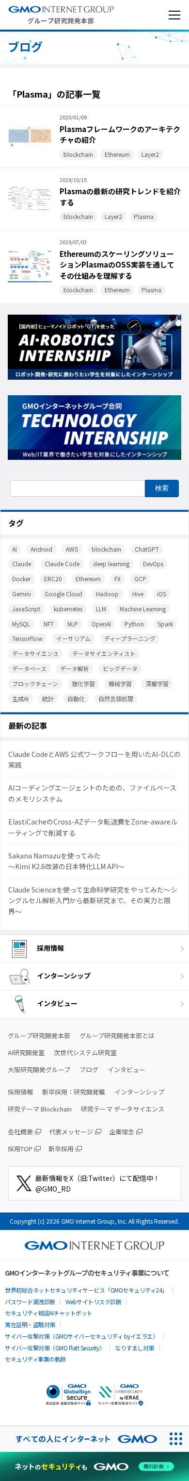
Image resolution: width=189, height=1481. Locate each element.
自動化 (76, 698)
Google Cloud (63, 593)
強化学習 (83, 683)
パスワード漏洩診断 (30, 1301)
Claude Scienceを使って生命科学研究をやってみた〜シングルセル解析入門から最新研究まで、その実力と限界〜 (92, 900)
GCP (140, 578)
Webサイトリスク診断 (93, 1301)
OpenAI (101, 624)
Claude (21, 563)
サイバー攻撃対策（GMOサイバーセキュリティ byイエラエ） (81, 1336)
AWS (72, 549)
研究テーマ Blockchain (40, 1108)
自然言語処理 (115, 698)
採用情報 (50, 948)
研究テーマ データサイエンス (122, 1108)
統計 (48, 698)
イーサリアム (73, 638)
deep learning (111, 563)
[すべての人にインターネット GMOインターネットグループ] (81, 1439)
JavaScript (26, 609)
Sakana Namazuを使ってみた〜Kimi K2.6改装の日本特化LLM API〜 (66, 861)
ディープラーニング (130, 638)
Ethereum (88, 578)
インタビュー (57, 1003)
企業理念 (121, 1131)
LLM (101, 609)
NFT (49, 624)
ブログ (88, 1069)
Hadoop (107, 593)
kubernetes (68, 609)
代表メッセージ (71, 1131)
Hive (137, 593)
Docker (21, 578)
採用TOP (20, 1148)
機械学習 (120, 683)
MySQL (21, 624)
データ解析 (74, 668)
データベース (29, 668)
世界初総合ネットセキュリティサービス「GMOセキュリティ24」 (86, 1290)
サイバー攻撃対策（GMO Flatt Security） (55, 1348)
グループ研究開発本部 (39, 1035)
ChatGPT (147, 549)
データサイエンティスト (104, 653)
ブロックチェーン (35, 683)
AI (14, 549)
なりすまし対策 (134, 1348)
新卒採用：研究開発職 (73, 1091)
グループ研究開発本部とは (117, 1035)
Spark (165, 624)
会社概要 (20, 1131)
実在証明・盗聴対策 (30, 1324)
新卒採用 (61, 1148)
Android (41, 549)
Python (134, 624)
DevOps (153, 563)
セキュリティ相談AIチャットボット (49, 1313)
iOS (161, 593)
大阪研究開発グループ (39, 1069)
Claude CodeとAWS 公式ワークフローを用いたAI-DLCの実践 (94, 759)
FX (117, 578)
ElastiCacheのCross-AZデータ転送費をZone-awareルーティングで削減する (92, 827)
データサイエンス (35, 653)
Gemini (21, 593)
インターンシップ (64, 975)
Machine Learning (143, 609)
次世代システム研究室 (85, 1052)
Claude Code (62, 563)
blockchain (106, 549)
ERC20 (53, 578)
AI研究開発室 (26, 1052)
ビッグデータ (120, 668)
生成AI (20, 698)
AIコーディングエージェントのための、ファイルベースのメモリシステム (92, 793)
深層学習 (157, 683)
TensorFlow (27, 638)
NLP (72, 624)
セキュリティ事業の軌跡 (35, 1359)
